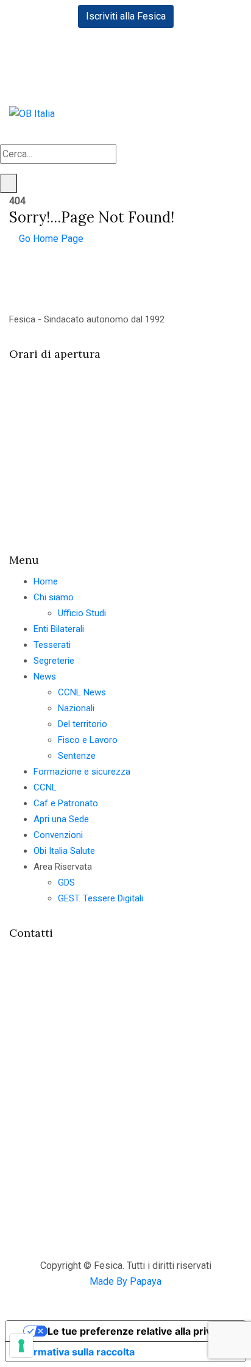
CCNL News (82, 692)
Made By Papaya (125, 1281)
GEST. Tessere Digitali (100, 898)
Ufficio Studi (82, 613)
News (45, 676)
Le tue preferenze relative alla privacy (138, 1331)
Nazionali (76, 708)
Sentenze (77, 755)
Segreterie (54, 660)
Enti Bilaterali (59, 628)
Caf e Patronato (66, 803)
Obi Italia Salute (64, 850)
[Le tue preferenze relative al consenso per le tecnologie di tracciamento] (21, 1345)
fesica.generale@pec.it (80, 1101)
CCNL (45, 787)
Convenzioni (58, 834)
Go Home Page (49, 238)
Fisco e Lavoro (88, 739)
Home (46, 581)
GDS (66, 882)
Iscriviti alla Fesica (126, 16)
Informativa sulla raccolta (75, 1352)
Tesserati (52, 644)
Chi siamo (54, 597)
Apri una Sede (61, 819)
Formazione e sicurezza (82, 771)
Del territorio (82, 724)
